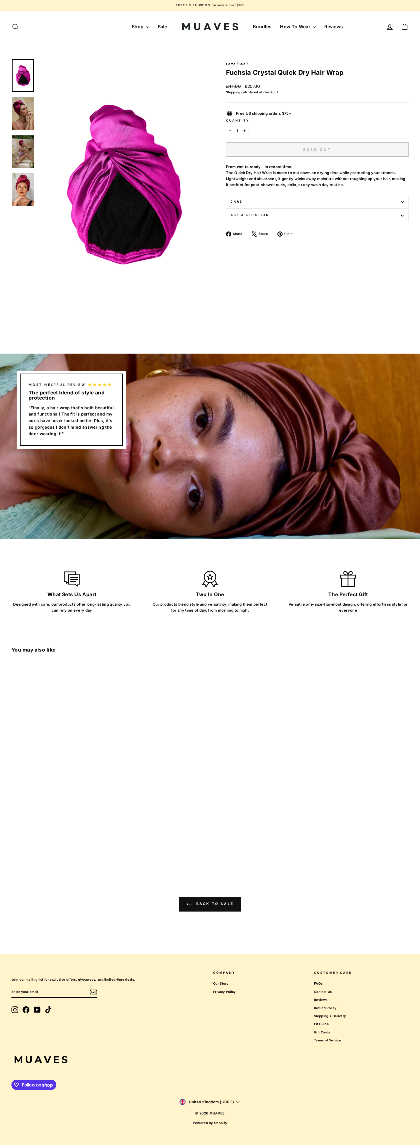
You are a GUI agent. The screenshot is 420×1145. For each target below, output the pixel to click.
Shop (138, 26)
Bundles (262, 26)
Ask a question (250, 215)
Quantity (237, 120)
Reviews (333, 26)
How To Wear (295, 26)
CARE (236, 201)
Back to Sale (214, 904)
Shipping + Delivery (330, 1016)
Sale (162, 26)
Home (230, 64)
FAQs (318, 983)
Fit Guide (321, 1024)
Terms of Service (327, 1040)
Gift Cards (322, 1032)
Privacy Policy (224, 992)
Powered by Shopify (210, 1123)
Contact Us (323, 992)
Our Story (221, 983)
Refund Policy (325, 1008)
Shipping (233, 92)
